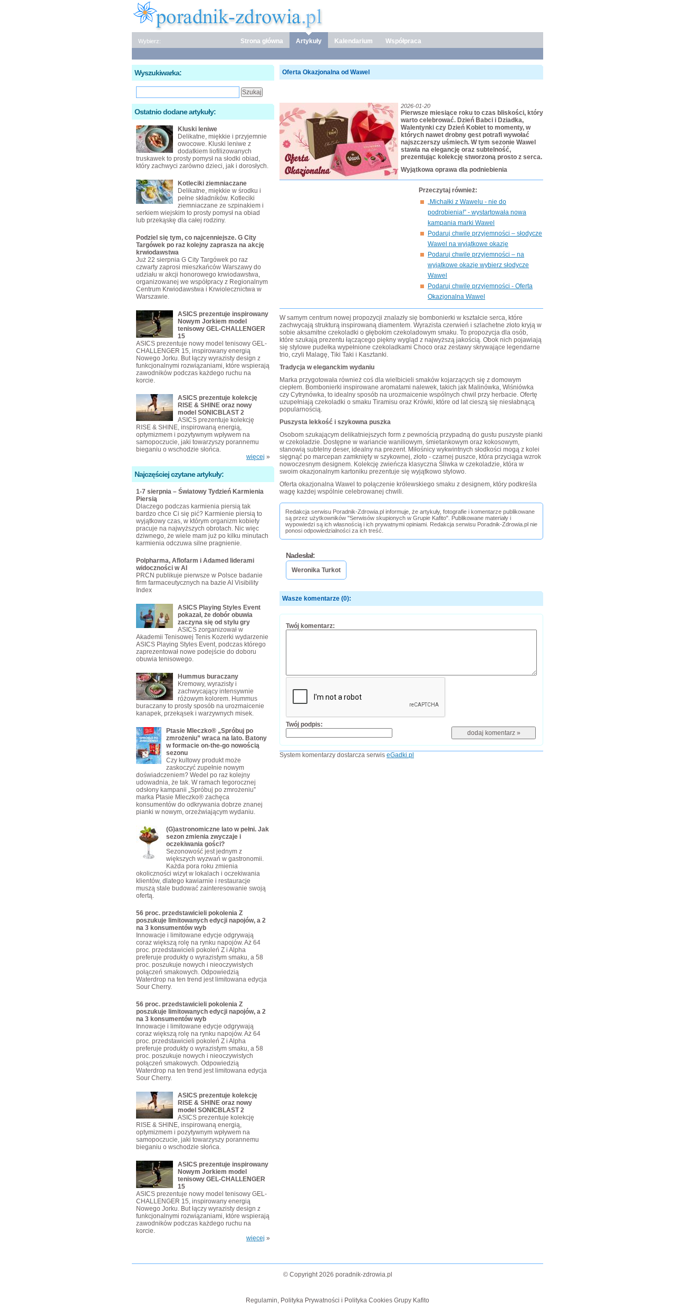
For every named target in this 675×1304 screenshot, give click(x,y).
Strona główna (261, 41)
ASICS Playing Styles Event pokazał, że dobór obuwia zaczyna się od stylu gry (219, 615)
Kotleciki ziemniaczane (212, 183)
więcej (255, 456)
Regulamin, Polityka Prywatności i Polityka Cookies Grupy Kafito (337, 1300)
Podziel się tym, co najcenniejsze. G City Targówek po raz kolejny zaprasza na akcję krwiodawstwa (200, 245)
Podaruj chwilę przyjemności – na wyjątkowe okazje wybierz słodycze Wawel (478, 265)
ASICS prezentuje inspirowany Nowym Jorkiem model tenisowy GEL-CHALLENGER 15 (223, 325)
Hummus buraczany (208, 676)
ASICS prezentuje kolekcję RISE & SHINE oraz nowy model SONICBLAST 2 (217, 405)
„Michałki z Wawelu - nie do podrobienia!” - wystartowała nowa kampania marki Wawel (477, 212)
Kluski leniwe (197, 129)
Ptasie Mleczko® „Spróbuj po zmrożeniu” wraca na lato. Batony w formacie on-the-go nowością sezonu (216, 742)
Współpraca (403, 41)
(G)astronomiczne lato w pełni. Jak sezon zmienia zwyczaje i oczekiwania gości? (217, 837)
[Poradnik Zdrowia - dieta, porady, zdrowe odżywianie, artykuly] (337, 15)
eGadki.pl (400, 755)
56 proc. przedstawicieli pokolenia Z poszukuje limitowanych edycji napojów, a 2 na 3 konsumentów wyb (201, 920)
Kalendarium (353, 41)
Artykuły (309, 41)
